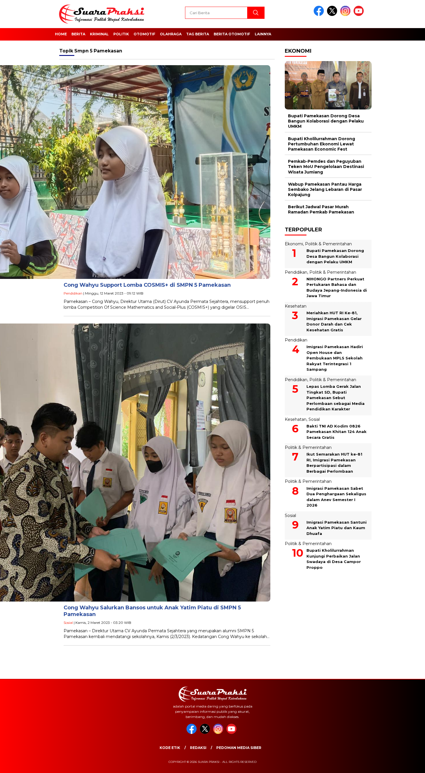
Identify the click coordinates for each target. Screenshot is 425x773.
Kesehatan (295, 306)
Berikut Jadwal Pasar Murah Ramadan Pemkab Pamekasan (321, 209)
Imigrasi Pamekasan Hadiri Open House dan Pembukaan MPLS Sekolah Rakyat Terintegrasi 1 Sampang (334, 358)
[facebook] (320, 14)
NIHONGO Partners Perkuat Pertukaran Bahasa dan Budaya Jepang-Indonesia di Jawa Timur (336, 287)
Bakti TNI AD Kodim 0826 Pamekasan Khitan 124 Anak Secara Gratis (336, 432)
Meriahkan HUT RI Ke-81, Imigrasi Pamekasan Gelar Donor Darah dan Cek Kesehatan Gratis (334, 321)
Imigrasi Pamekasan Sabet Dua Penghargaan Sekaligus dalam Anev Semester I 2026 (336, 497)
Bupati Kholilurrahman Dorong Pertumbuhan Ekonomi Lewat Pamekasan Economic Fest (321, 144)
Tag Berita (197, 34)
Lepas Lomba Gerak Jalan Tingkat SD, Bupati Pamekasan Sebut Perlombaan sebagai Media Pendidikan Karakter (335, 397)
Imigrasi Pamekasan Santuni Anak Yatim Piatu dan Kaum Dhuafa (336, 528)
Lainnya (263, 34)
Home (61, 34)
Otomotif (144, 34)
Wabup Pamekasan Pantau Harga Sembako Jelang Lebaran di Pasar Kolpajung (325, 189)
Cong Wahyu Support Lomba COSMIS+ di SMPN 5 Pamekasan (147, 285)
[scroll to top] (407, 764)
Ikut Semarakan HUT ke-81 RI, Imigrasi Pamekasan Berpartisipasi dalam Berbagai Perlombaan (334, 463)
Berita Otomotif (232, 34)
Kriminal (99, 34)
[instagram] (346, 14)
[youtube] (360, 14)
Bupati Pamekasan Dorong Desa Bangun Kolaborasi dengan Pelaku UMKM (326, 121)
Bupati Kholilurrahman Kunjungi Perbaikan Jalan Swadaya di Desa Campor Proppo (333, 559)
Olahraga (171, 34)
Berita (78, 34)
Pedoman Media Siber (238, 747)
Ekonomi (294, 243)
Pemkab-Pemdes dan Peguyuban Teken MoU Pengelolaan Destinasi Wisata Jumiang (326, 166)
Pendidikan (73, 293)
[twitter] (333, 14)
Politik (121, 34)
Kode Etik (170, 747)
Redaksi (198, 747)
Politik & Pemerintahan (328, 243)
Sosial (68, 622)
